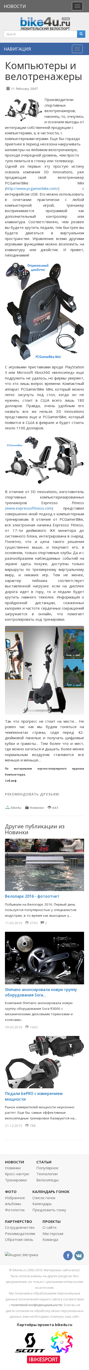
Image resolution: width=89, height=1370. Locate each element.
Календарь (42, 1203)
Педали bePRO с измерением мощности (34, 1096)
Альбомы (13, 1203)
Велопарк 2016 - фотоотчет (32, 896)
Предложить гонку (49, 1209)
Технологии (47, 1173)
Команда (50, 1239)
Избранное (15, 1197)
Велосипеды (47, 1179)
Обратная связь (19, 1239)
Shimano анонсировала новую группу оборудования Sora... (41, 992)
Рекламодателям (20, 1233)
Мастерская (53, 1233)
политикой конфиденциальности (36, 1305)
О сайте (50, 1227)
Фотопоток (15, 1209)
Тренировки (16, 1179)
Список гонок (43, 1197)
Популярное (47, 1167)
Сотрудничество (20, 1227)
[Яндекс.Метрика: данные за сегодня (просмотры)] (21, 1255)
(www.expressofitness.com (28, 508)
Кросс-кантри (17, 1173)
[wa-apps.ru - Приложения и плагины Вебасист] (62, 1341)
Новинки (37, 807)
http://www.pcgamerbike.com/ (32, 188)
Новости (15, 6)
